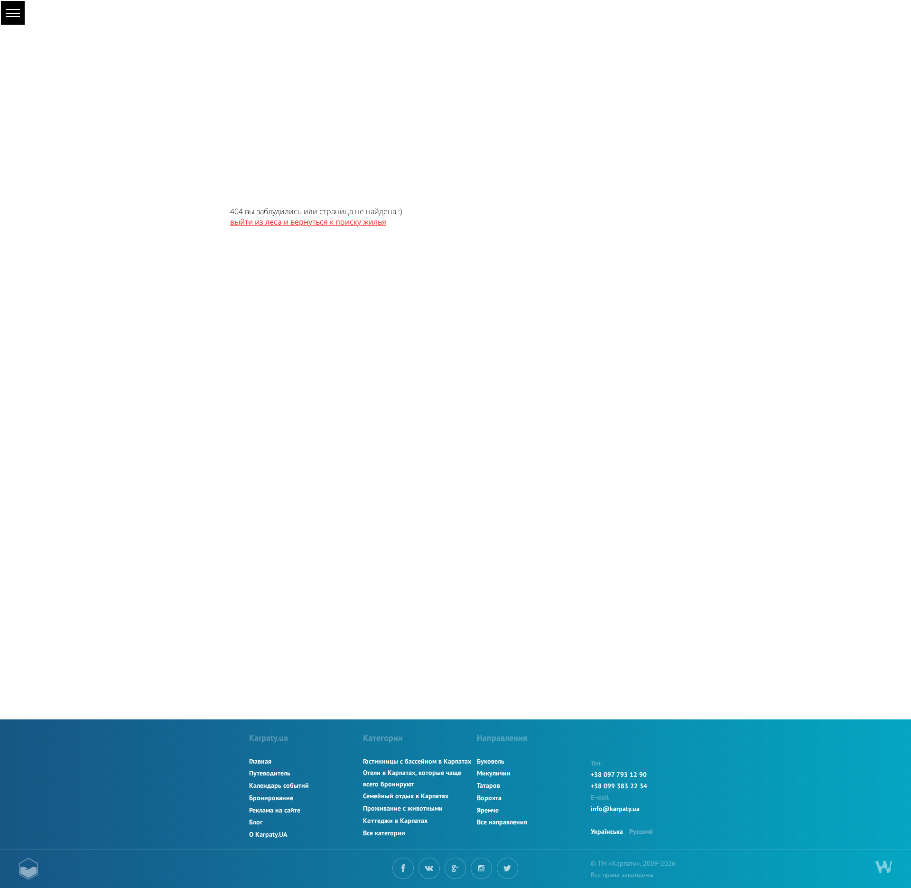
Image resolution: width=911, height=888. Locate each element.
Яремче (488, 810)
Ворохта (489, 798)
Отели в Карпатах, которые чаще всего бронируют (412, 778)
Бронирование (271, 798)
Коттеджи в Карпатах (395, 820)
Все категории (384, 833)
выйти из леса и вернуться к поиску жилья (308, 222)
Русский (641, 831)
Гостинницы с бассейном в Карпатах (417, 761)
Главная (260, 761)
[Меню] (13, 13)
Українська (607, 831)
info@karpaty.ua (615, 808)
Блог (255, 822)
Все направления (502, 822)
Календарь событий (279, 785)
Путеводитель (269, 773)
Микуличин (494, 773)
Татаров (488, 785)
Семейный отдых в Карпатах (405, 796)
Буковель (490, 761)
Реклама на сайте (274, 810)
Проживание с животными (403, 808)
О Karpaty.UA (268, 834)
